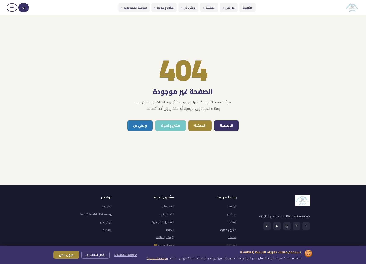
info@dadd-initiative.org (96, 214)
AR (23, 7)
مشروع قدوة (164, 7)
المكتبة (209, 7)
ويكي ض (188, 7)
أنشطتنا (232, 237)
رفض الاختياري (95, 254)
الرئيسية (247, 7)
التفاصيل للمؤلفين (163, 222)
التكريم (170, 230)
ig (287, 226)
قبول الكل (66, 255)
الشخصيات (168, 206)
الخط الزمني (167, 214)
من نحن (229, 7)
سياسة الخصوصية (134, 7)
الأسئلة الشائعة (165, 237)
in (267, 226)
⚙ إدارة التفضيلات (125, 254)
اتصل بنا (107, 206)
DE (12, 7)
